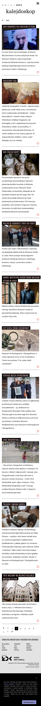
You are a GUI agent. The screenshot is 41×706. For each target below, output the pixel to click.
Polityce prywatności (9, 684)
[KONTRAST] (21, 5)
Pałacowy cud (10, 80)
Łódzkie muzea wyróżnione (16, 375)
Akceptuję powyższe (29, 702)
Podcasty (16, 650)
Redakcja (28, 648)
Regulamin (4, 650)
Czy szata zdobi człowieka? (16, 328)
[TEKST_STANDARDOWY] (17, 5)
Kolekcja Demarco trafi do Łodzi (19, 223)
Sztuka (3, 648)
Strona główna (5, 644)
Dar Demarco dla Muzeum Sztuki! (19, 26)
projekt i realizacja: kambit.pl (32, 667)
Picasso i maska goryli (14, 504)
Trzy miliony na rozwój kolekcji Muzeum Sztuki (18, 577)
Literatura (28, 646)
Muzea (7, 20)
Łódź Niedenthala (11, 439)
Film (3, 646)
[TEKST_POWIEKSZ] (19, 5)
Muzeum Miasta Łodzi (17, 489)
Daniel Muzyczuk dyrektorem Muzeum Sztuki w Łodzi (21, 279)
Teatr (15, 646)
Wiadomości (17, 644)
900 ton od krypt (11, 152)
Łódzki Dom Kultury (20, 658)
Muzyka (28, 644)
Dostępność (29, 650)
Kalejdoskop (20, 12)
